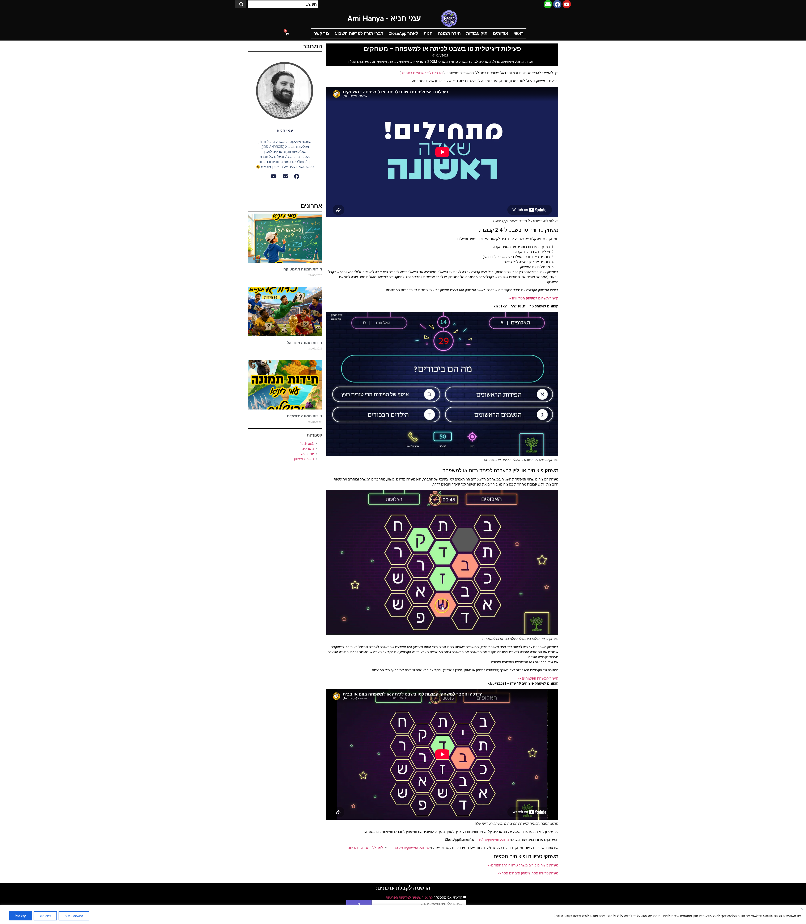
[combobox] (283, 4)
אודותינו (500, 33)
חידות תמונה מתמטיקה (302, 269)
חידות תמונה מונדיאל (304, 342)
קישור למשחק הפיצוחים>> (538, 678)
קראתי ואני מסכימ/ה (424, 897)
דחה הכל (45, 915)
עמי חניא (307, 454)
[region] (403, 914)
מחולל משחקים (513, 62)
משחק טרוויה (458, 62)
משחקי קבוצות (399, 62)
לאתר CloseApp (403, 33)
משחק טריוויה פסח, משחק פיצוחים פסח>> (528, 873)
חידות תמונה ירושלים (304, 416)
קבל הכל (20, 915)
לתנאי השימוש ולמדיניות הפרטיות (409, 897)
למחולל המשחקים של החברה (408, 848)
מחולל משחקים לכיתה (484, 62)
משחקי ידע (418, 62)
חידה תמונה (449, 33)
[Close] (801, 908)
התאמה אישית (74, 915)
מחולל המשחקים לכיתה (492, 840)
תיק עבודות (476, 33)
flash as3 (307, 443)
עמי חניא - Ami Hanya (384, 18)
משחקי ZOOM (437, 62)
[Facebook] (557, 4)
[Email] (285, 176)
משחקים (308, 448)
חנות (428, 33)
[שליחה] (359, 904)
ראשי (519, 33)
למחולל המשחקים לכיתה (365, 848)
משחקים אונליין (358, 62)
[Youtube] (567, 4)
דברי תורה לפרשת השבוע (359, 33)
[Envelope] (548, 4)
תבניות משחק (304, 459)
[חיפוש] (240, 4)
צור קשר (322, 33)
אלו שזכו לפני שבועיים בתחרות (422, 73)
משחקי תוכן (379, 62)
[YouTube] (273, 176)
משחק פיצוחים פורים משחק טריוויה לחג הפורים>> (523, 865)
